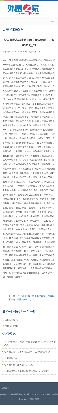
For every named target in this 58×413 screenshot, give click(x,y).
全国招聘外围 (11, 320)
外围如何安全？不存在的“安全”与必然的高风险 (26, 371)
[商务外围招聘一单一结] (29, 9)
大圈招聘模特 (11, 326)
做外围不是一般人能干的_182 (18, 364)
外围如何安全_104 (26, 299)
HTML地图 (53, 394)
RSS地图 (45, 394)
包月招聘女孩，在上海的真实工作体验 (35, 296)
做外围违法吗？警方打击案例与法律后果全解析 (27, 351)
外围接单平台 (10, 358)
